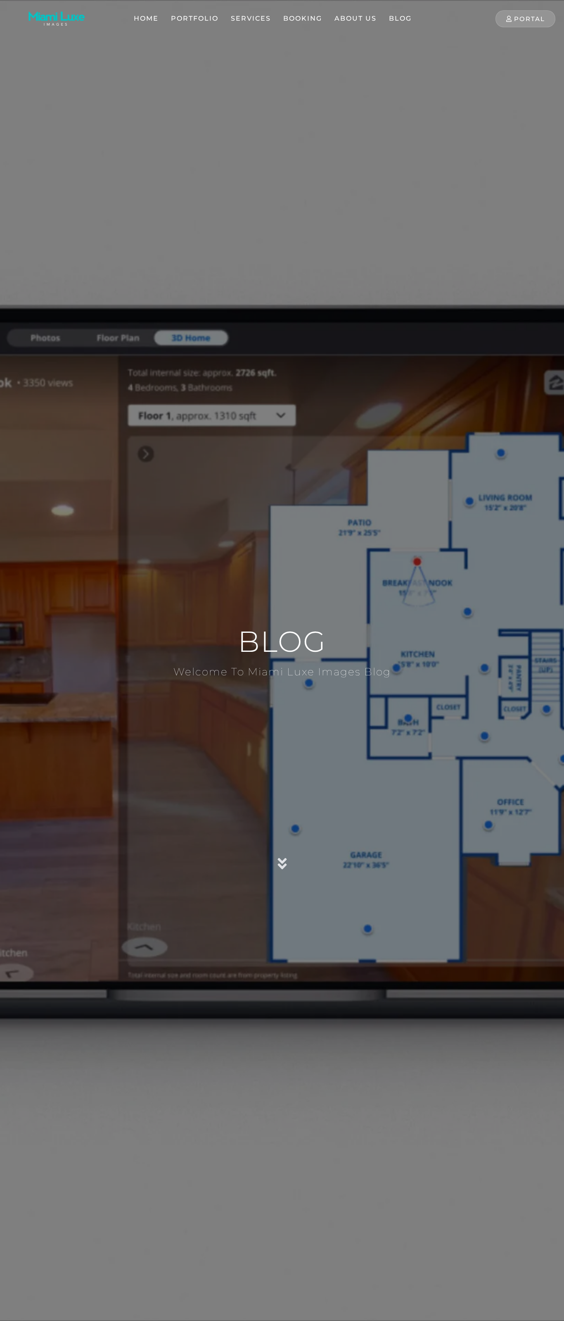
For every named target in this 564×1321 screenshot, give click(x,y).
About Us (355, 18)
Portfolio (194, 18)
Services (251, 18)
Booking (302, 18)
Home (146, 18)
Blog (400, 18)
